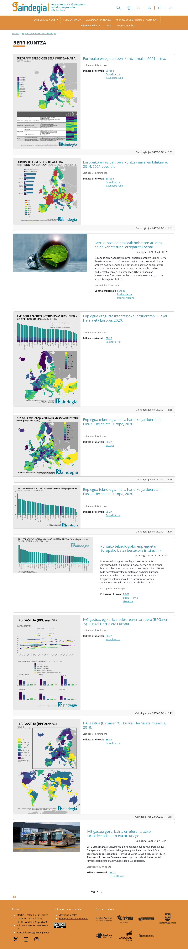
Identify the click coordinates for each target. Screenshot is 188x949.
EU (138, 8)
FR (159, 8)
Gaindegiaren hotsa (98, 19)
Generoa (128, 601)
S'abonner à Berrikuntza (14, 897)
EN (170, 8)
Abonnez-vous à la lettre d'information (137, 19)
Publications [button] (71, 19)
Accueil (15, 33)
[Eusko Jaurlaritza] (146, 918)
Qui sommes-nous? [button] (44, 19)
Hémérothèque (90, 25)
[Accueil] (49, 8)
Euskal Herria (113, 74)
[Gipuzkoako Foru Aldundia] (167, 918)
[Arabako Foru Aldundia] (104, 919)
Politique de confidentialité (73, 918)
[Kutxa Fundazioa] (104, 935)
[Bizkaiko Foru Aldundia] (125, 918)
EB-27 (109, 338)
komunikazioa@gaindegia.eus (33, 932)
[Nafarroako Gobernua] (146, 935)
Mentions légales (68, 915)
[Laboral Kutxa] (125, 935)
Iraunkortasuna (114, 77)
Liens (108, 25)
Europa (110, 70)
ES (149, 8)
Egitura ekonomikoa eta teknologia (39, 33)
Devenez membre (125, 25)
